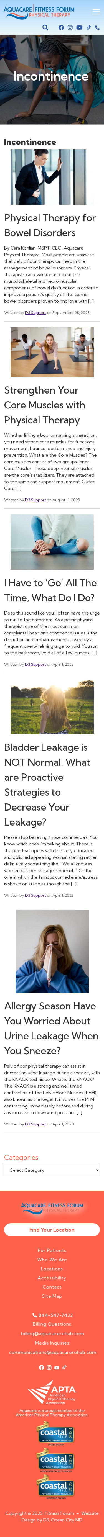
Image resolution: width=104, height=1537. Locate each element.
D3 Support (35, 312)
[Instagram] (70, 27)
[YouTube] (79, 27)
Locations (52, 1268)
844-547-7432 (56, 1315)
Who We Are (52, 1259)
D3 (46, 1520)
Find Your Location (52, 1230)
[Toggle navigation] (96, 12)
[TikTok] (88, 27)
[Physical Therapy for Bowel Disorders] (52, 179)
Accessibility (52, 1278)
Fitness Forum (59, 1513)
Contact (52, 1287)
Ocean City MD (66, 1520)
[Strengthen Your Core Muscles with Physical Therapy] (52, 354)
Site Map (52, 1296)
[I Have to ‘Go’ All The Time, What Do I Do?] (52, 544)
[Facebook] (61, 27)
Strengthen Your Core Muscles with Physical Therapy (44, 405)
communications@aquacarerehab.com (53, 1352)
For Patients (52, 1250)
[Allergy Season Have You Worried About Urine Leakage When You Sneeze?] (52, 953)
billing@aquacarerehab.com (52, 1333)
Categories (21, 1157)
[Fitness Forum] (37, 12)
